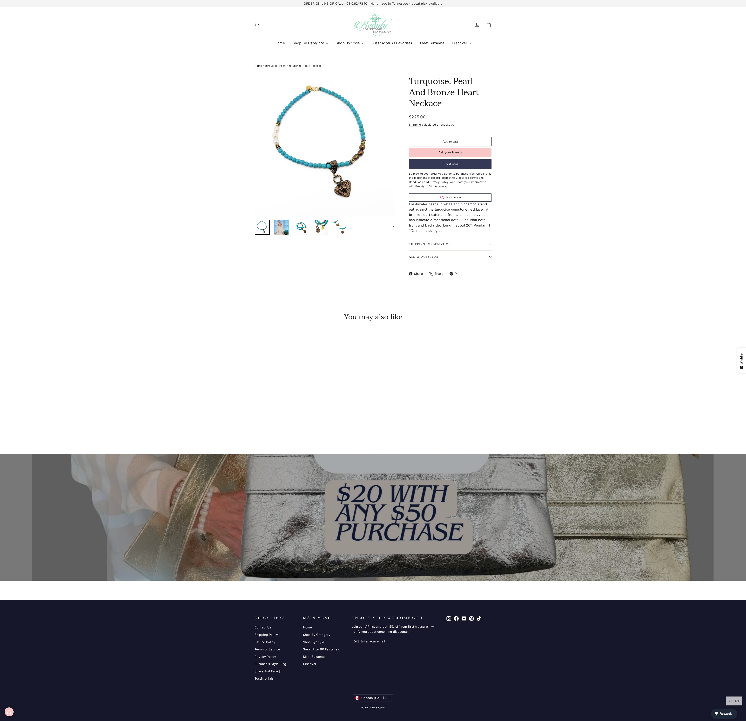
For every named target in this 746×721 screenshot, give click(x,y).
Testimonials (264, 678)
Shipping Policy (266, 635)
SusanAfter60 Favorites (391, 43)
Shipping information (430, 244)
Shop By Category (309, 43)
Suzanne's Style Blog (270, 664)
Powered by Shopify (373, 707)
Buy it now (450, 164)
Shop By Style (348, 43)
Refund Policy (264, 642)
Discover (460, 43)
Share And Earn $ (267, 671)
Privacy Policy (265, 657)
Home (280, 43)
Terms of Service (267, 649)
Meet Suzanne (432, 43)
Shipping (415, 124)
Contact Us (262, 627)
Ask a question (423, 257)
